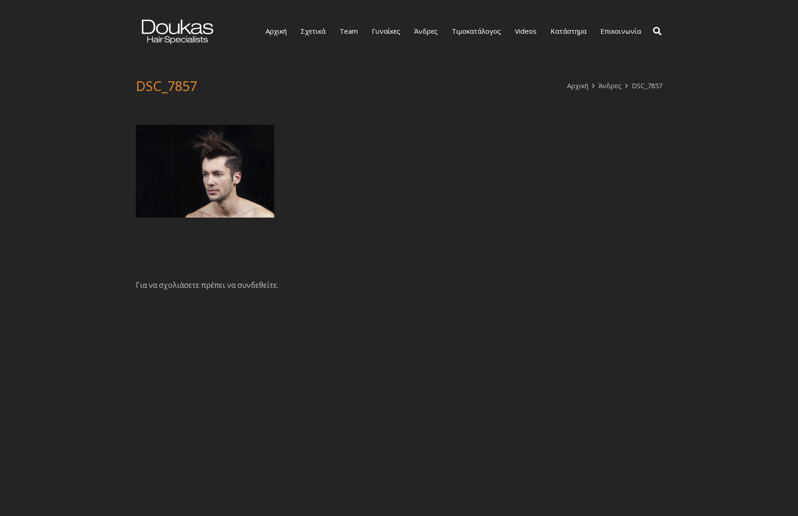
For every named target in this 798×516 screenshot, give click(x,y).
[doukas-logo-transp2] (177, 31)
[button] (657, 31)
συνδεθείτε (257, 285)
